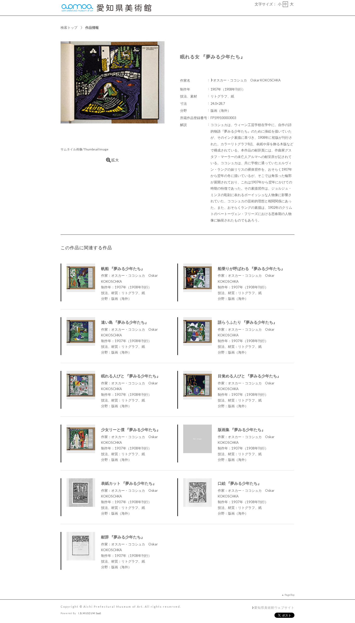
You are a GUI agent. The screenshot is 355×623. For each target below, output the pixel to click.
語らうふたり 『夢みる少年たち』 (247, 322)
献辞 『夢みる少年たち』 (123, 537)
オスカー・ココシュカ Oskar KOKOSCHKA (247, 80)
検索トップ (69, 27)
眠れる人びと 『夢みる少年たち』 (130, 375)
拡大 (115, 160)
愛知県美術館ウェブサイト (274, 607)
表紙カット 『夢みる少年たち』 (128, 483)
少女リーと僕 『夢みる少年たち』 (130, 429)
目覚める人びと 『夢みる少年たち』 (249, 375)
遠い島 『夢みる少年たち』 (125, 322)
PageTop (289, 594)
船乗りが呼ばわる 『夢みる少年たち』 (251, 268)
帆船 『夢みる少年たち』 (123, 268)
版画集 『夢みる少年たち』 (241, 429)
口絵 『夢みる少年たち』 (239, 483)
